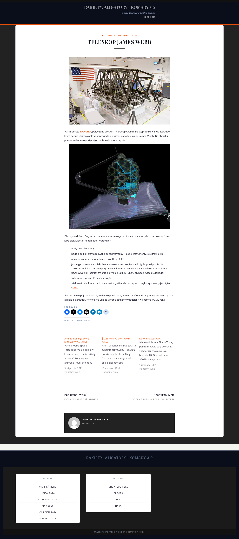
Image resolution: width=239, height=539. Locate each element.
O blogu (149, 17)
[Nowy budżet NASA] (158, 355)
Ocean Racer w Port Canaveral (153, 399)
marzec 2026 (48, 518)
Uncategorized (118, 486)
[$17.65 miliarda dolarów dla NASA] (120, 356)
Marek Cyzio (130, 35)
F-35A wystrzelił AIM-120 (81, 399)
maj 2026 (47, 505)
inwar (75, 287)
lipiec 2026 (48, 493)
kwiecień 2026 (48, 512)
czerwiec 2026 (47, 499)
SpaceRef (85, 131)
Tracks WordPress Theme (108, 532)
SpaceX (118, 493)
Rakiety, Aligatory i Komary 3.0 (119, 7)
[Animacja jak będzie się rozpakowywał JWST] (83, 356)
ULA (118, 499)
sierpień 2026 (47, 486)
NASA (118, 505)
